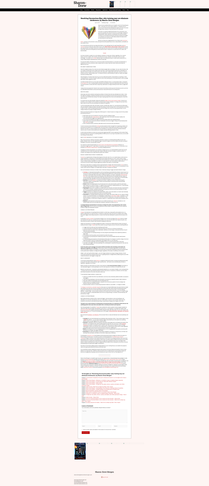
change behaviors (95, 116)
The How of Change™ (91, 360)
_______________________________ (104, 355)
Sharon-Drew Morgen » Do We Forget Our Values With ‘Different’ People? (101, 381)
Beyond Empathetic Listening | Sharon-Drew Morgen (97, 390)
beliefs (86, 122)
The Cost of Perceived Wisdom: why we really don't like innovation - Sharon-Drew (103, 398)
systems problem (89, 218)
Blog (128, 9)
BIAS (85, 137)
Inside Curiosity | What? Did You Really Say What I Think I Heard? (99, 386)
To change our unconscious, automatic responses (91, 287)
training (98, 126)
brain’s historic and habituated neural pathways (108, 144)
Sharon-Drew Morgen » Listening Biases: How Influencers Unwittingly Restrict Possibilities (104, 388)
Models (92, 9)
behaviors (116, 201)
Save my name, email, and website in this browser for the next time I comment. (99, 429)
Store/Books (87, 9)
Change (82, 212)
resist (122, 164)
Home (81, 9)
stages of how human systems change (112, 100)
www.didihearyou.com (78, 481)
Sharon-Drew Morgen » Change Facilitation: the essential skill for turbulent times (102, 389)
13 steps (97, 307)
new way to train (90, 335)
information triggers (116, 195)
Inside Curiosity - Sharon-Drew (92, 397)
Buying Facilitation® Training (115, 9)
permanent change (111, 166)
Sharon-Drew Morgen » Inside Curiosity (94, 382)
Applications (105, 9)
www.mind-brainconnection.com (80, 483)
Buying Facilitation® (86, 309)
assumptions (84, 83)
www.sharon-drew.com (88, 367)
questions (94, 180)
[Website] (120, 426)
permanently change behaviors (91, 147)
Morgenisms (98, 9)
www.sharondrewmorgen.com (80, 479)
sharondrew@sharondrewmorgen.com (110, 367)
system (82, 157)
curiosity (94, 58)
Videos (123, 9)
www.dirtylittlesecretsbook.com (80, 482)
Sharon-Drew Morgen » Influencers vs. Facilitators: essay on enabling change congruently (104, 380)
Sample (104, 53)
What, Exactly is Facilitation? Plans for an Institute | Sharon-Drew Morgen (101, 392)
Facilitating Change (105, 22)
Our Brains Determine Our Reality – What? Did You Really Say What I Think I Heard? (103, 402)
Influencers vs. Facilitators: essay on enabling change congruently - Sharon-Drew (102, 393)
